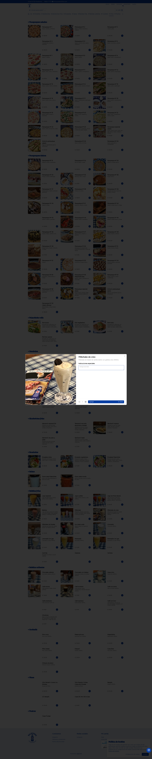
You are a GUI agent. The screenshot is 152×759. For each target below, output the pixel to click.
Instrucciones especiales (87, 363)
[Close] (124, 356)
